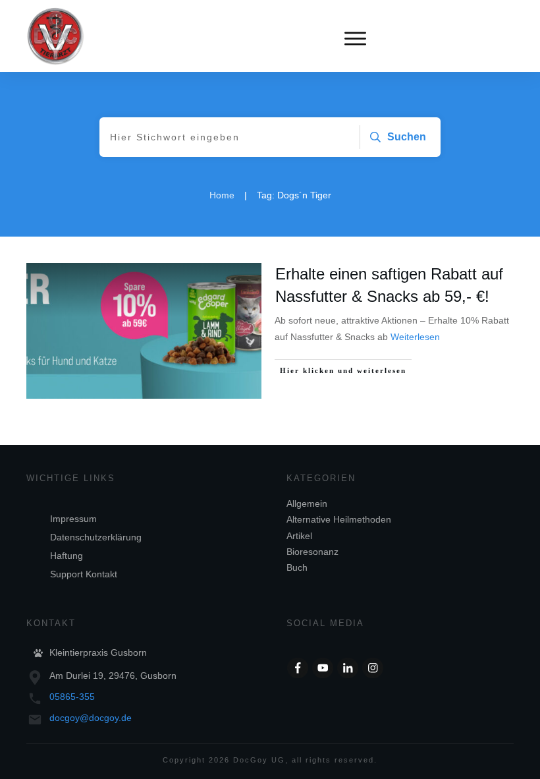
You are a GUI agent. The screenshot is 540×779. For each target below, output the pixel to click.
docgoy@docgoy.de (90, 717)
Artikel (299, 536)
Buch (297, 567)
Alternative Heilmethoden (338, 519)
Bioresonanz (312, 551)
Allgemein (306, 503)
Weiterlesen (415, 337)
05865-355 (72, 696)
